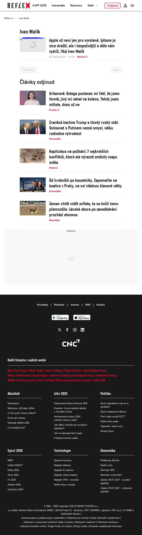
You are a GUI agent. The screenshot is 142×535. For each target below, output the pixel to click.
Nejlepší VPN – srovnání (66, 480)
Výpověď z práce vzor (111, 426)
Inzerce (75, 304)
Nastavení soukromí (85, 522)
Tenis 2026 (13, 475)
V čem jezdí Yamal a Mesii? (22, 413)
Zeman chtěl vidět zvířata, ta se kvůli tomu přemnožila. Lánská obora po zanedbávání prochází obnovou (83, 209)
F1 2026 (12, 480)
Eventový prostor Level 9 (30, 380)
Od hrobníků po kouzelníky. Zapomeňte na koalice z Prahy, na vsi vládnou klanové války (85, 183)
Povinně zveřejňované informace (105, 526)
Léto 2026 (60, 393)
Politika (105, 393)
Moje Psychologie (17, 370)
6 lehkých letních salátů (66, 438)
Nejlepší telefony (62, 465)
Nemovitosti (24, 375)
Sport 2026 (15, 450)
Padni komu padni (109, 421)
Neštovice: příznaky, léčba (21, 408)
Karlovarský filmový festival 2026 (70, 403)
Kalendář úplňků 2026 (18, 422)
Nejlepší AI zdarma (63, 470)
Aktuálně (14, 393)
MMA (10, 460)
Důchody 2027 (107, 470)
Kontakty (42, 304)
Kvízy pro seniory (16, 418)
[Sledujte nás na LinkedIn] (82, 330)
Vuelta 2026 (99, 380)
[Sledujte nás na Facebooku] (67, 330)
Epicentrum (13, 403)
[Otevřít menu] (132, 5)
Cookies (69, 522)
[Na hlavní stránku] (19, 5)
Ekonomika (107, 450)
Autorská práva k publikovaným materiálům (43, 518)
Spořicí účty (106, 465)
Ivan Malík (24, 18)
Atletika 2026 (14, 484)
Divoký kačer (107, 431)
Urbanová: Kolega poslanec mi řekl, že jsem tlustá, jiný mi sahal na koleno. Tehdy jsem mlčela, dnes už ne (84, 99)
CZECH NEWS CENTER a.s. (83, 506)
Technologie (62, 450)
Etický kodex (80, 526)
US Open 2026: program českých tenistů (68, 380)
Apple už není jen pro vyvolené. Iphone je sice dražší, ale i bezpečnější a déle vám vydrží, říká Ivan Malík (82, 46)
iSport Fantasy (73, 370)
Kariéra (100, 304)
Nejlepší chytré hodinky (66, 475)
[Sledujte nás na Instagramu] (75, 330)
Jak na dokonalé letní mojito (68, 433)
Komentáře (58, 5)
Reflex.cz (9, 18)
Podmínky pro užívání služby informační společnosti (93, 518)
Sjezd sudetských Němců (113, 411)
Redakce (59, 304)
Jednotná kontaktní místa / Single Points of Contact (46, 526)
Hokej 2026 (13, 470)
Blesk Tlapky (36, 370)
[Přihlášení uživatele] (125, 5)
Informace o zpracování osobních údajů (43, 522)
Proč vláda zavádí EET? (112, 416)
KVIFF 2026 (39, 5)
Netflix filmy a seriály (64, 484)
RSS (87, 304)
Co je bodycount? (16, 427)
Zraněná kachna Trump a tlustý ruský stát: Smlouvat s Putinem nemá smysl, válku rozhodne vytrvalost (84, 128)
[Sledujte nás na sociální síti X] (59, 330)
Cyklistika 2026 (15, 489)
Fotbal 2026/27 (15, 465)
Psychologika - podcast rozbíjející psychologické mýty (63, 375)
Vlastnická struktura (107, 522)
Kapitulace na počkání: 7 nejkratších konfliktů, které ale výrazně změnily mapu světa (83, 157)
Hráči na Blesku (54, 370)
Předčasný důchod (109, 460)
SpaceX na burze (62, 460)
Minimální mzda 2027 (111, 475)
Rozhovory (76, 5)
